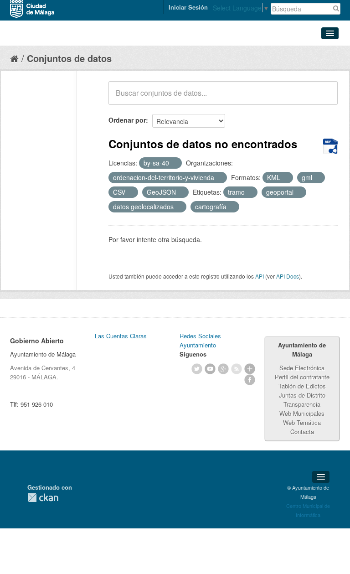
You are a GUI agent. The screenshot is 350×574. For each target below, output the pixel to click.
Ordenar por (127, 119)
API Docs (287, 276)
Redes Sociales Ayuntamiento (200, 340)
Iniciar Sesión (188, 7)
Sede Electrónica (301, 367)
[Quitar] (174, 163)
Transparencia (301, 404)
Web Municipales (301, 413)
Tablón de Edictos (302, 386)
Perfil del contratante (302, 376)
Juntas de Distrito (302, 395)
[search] (324, 98)
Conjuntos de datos (69, 58)
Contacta (302, 431)
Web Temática (302, 422)
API (259, 276)
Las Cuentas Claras (121, 335)
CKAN (42, 497)
